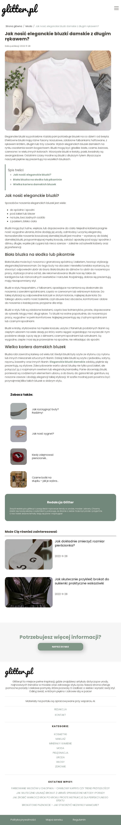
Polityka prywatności (23, 820)
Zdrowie (60, 766)
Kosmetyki (60, 734)
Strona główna (14, 26)
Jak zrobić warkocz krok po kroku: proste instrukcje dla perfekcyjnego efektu (60, 799)
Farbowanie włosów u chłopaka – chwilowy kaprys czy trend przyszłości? (60, 788)
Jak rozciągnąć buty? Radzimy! (45, 411)
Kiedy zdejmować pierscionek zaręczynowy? (43, 456)
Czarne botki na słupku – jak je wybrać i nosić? (45, 479)
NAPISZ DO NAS (60, 646)
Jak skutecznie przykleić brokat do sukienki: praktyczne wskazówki (82, 581)
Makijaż (60, 739)
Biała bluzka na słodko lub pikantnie (37, 179)
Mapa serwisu (54, 820)
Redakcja (60, 709)
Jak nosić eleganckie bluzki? (32, 175)
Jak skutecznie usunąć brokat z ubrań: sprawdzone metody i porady (60, 793)
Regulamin (79, 820)
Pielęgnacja (60, 753)
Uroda (60, 757)
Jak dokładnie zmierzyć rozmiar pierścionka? (80, 543)
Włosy (60, 762)
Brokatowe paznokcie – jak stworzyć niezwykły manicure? (60, 805)
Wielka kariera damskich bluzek (34, 184)
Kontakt (60, 715)
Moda (29, 26)
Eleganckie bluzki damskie (67, 362)
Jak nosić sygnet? (43, 433)
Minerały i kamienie (60, 743)
